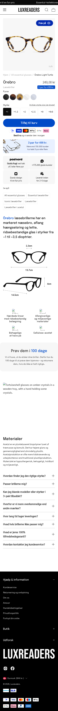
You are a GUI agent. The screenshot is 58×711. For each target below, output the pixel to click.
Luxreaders (15, 684)
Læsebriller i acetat (14, 207)
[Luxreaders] (29, 10)
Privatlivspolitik (11, 613)
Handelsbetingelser (13, 607)
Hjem (5, 74)
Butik (6, 628)
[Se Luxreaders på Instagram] (5, 668)
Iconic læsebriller (13, 201)
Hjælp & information (16, 579)
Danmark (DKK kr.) (15, 678)
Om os (6, 597)
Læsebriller (30, 201)
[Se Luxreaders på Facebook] (12, 668)
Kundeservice (10, 587)
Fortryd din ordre (11, 618)
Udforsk (8, 640)
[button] (46, 9)
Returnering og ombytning (16, 592)
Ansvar (6, 602)
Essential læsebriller (38, 195)
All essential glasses (21, 74)
